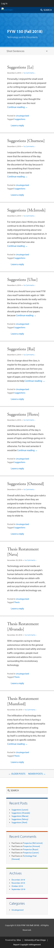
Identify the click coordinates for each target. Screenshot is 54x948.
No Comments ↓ (29, 73)
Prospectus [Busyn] (30, 849)
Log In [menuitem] (4, 3)
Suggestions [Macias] (20, 816)
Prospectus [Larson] (31, 852)
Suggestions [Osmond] (25, 484)
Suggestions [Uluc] (22, 279)
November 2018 (18, 883)
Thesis (17, 602)
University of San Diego (35, 940)
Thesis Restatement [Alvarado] (23, 626)
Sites (19, 940)
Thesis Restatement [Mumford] (23, 701)
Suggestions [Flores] (23, 414)
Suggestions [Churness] (26, 141)
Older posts (16, 773)
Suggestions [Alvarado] (21, 813)
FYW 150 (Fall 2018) (24, 31)
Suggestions (19, 119)
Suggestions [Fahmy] (20, 819)
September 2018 (18, 889)
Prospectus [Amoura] (31, 846)
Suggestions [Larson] (20, 809)
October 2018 (17, 886)
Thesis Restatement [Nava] (23, 551)
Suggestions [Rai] (21, 349)
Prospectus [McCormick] (33, 843)
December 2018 (18, 879)
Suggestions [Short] (19, 822)
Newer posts (37, 773)
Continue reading (17, 107)
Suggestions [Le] (20, 67)
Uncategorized (22, 115)
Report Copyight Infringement (27, 944)
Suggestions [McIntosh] (26, 210)
